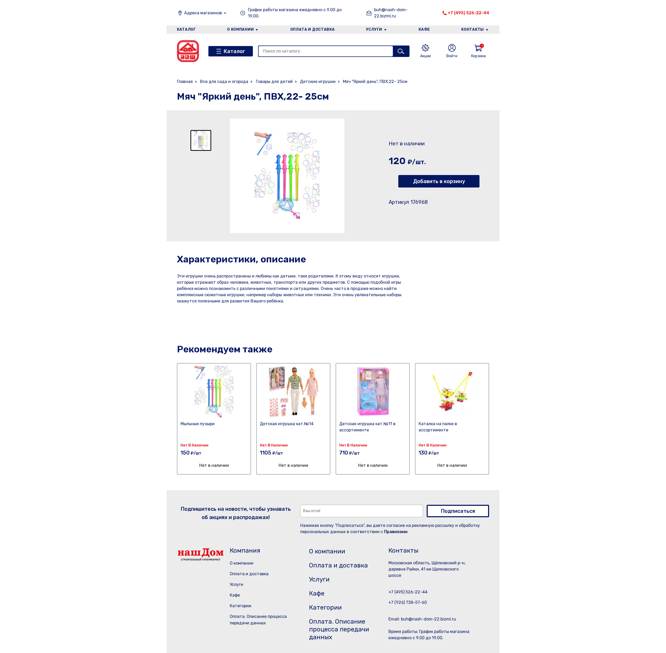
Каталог (186, 29)
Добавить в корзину (439, 181)
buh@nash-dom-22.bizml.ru (391, 12)
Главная (185, 81)
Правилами (395, 531)
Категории (240, 605)
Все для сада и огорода (224, 81)
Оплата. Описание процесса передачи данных (339, 629)
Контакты (472, 29)
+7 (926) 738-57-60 (407, 602)
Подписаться (458, 511)
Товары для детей (274, 81)
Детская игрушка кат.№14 (286, 423)
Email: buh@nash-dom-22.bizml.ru (422, 619)
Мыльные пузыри (198, 423)
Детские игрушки (318, 81)
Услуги (374, 29)
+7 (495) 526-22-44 (468, 12)
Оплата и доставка (312, 29)
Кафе (424, 29)
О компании (240, 29)
